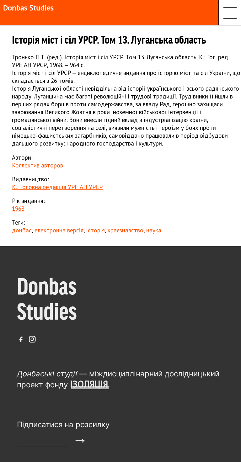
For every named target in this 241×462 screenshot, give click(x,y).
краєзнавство (125, 230)
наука (153, 230)
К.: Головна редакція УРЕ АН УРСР (57, 187)
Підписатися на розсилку (63, 424)
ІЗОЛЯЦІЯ (89, 384)
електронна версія (59, 230)
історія (95, 230)
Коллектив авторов (37, 165)
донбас (22, 230)
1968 (18, 208)
